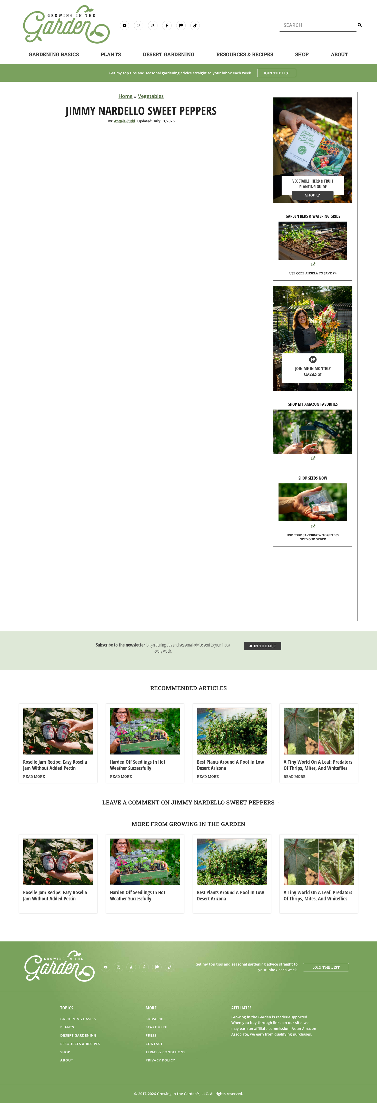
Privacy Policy (160, 1060)
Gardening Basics (54, 54)
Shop (302, 54)
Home (125, 96)
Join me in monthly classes (313, 371)
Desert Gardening (168, 54)
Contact (154, 1043)
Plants (111, 54)
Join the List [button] (277, 73)
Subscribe (156, 1019)
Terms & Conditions (165, 1052)
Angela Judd (124, 120)
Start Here (156, 1027)
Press (151, 1035)
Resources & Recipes (244, 54)
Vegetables (151, 96)
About (340, 54)
